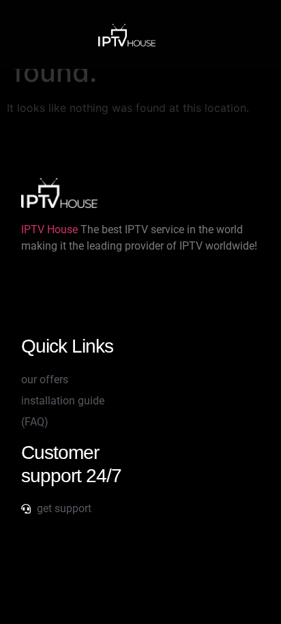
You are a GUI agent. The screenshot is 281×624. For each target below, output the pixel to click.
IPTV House (49, 229)
